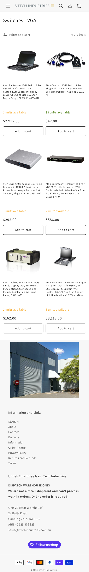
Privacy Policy (17, 453)
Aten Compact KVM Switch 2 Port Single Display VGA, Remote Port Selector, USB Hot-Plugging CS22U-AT (65, 90)
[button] (8, 5)
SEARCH (13, 421)
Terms (12, 463)
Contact (13, 432)
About (12, 427)
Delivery (13, 437)
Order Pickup (17, 447)
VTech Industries (48, 569)
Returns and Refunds (22, 458)
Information (16, 442)
